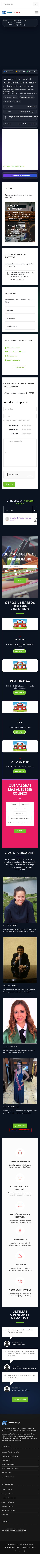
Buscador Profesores (9, 1498)
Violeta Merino (10, 1046)
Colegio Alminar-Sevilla (18, 1344)
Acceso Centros (7, 1490)
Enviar (10, 484)
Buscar (20, 580)
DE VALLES (20, 639)
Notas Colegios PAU (8, 1464)
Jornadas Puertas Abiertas (10, 1452)
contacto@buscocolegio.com (16, 1530)
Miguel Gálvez (10, 985)
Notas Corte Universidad (10, 1469)
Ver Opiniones (21, 1399)
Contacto (5, 1514)
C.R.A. (20, 722)
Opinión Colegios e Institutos (20, 1215)
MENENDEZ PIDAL (20, 680)
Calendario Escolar (27, 97)
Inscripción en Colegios (10, 1456)
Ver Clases (21, 1126)
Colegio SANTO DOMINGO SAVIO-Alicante (24, 1368)
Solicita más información (21, 176)
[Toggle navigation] (36, 12)
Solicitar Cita (20, 279)
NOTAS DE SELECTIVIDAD (15, 208)
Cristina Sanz (10, 925)
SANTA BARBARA (20, 761)
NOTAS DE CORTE (16, 226)
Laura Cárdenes (11, 1106)
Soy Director (19, 367)
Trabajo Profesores (8, 1494)
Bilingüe (21, 574)
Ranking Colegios (7, 1506)
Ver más (19, 651)
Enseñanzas (9, 72)
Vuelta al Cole (6, 1473)
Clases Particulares (20, 853)
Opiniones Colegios (8, 1510)
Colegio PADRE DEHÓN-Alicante (21, 1390)
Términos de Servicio (29, 1547)
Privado (31, 571)
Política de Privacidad (11, 1547)
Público (10, 571)
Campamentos (20, 1239)
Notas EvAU (21, 72)
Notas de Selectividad (20, 1290)
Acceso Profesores (8, 1502)
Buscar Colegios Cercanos (15, 166)
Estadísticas (20, 1264)
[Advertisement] (20, 48)
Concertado (21, 571)
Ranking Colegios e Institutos (20, 1188)
